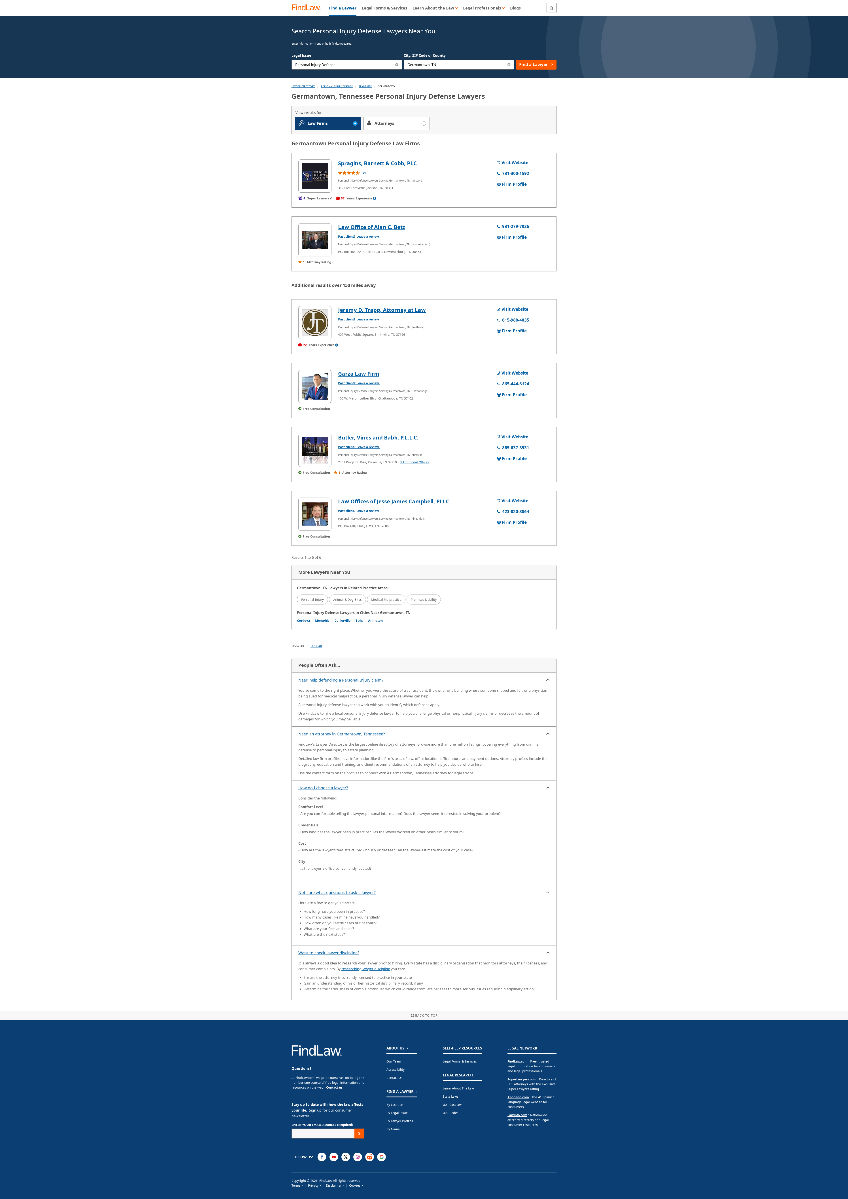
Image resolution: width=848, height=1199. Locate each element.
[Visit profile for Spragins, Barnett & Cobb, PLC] (315, 176)
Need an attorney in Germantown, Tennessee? (341, 734)
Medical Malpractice (386, 599)
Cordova (303, 620)
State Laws (450, 1096)
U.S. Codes (450, 1113)
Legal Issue (301, 55)
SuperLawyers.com (521, 1079)
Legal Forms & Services (460, 1061)
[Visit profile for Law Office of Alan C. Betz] (315, 240)
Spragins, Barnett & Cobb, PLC (377, 163)
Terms (296, 1185)
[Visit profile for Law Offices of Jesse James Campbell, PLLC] (315, 514)
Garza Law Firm (358, 373)
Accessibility (395, 1069)
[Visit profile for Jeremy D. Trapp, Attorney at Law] (315, 322)
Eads (359, 620)
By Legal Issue (397, 1113)
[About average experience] (374, 198)
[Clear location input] (509, 65)
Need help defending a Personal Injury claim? (340, 680)
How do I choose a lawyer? (323, 787)
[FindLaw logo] (308, 8)
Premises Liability (424, 599)
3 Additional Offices (414, 462)
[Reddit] (369, 1157)
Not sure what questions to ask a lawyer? (337, 892)
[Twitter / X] (345, 1157)
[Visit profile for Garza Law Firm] (315, 386)
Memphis (322, 620)
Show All (298, 646)
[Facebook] (322, 1157)
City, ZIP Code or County (425, 55)
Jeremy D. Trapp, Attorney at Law (382, 309)
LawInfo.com (517, 1115)
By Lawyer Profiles (399, 1121)
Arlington (375, 620)
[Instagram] (357, 1157)
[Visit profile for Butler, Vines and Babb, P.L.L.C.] (315, 450)
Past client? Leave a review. (359, 236)
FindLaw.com (517, 1061)
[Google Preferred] (381, 1157)
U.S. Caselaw (452, 1104)
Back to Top (426, 1015)
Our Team (393, 1061)
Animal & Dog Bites (347, 599)
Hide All (316, 646)
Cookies (355, 1185)
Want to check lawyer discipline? (328, 952)
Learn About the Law (458, 1088)
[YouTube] (333, 1157)
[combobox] (347, 65)
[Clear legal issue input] (397, 65)
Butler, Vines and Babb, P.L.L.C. (378, 437)
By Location (394, 1104)
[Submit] (359, 1133)
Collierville (342, 620)
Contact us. (334, 1087)
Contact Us (394, 1078)
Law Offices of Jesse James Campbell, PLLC (393, 501)
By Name (393, 1129)
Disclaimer (334, 1185)
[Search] (551, 8)
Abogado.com (518, 1097)
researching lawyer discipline (365, 968)
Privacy (313, 1185)
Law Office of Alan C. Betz (371, 227)
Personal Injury (312, 599)
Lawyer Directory (303, 86)
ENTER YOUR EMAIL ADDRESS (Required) (322, 1125)
